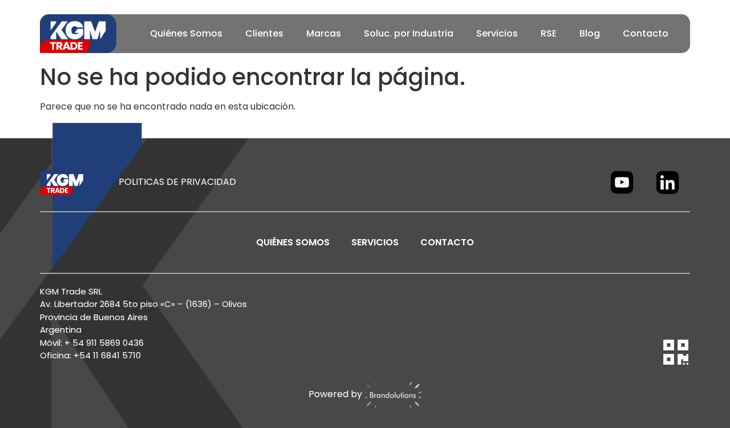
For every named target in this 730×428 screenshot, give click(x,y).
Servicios (497, 33)
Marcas (323, 33)
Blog (589, 33)
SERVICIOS (375, 242)
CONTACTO (447, 242)
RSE (549, 33)
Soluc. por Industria (408, 33)
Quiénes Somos (186, 33)
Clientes (264, 33)
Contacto (645, 33)
